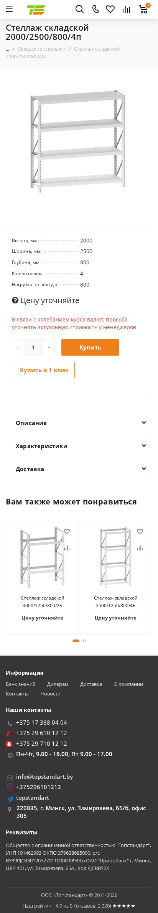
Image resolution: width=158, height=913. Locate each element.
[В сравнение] (67, 548)
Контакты (17, 693)
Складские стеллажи (42, 48)
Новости (50, 693)
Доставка (91, 684)
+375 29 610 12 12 (41, 733)
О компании (128, 684)
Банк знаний (21, 684)
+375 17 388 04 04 (41, 722)
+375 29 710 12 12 (41, 743)
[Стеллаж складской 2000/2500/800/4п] (79, 142)
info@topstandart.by (44, 776)
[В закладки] (67, 532)
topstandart (32, 797)
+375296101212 (38, 787)
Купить (90, 347)
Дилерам (58, 684)
